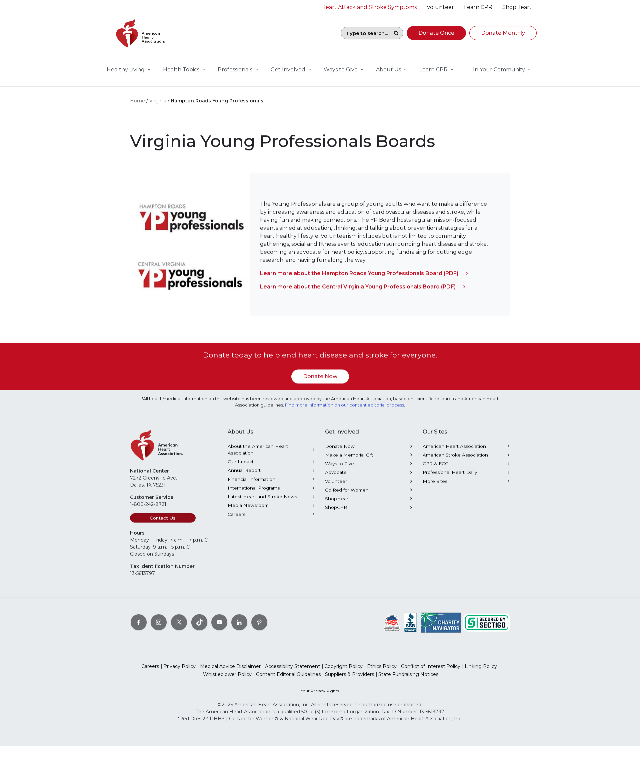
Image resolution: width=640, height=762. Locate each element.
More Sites (435, 481)
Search (396, 33)
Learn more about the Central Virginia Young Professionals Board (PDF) (358, 286)
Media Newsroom (248, 505)
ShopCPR (336, 507)
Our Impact (241, 461)
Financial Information (251, 479)
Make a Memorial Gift (349, 455)
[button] (436, 33)
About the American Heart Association (258, 450)
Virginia (157, 101)
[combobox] (365, 33)
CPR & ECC (435, 463)
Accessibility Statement (292, 666)
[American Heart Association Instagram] (158, 622)
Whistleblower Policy (227, 674)
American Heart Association (454, 446)
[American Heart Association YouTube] (219, 622)
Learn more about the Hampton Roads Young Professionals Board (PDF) (359, 273)
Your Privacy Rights (320, 690)
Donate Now (320, 376)
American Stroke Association (455, 455)
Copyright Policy (343, 666)
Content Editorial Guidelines (288, 674)
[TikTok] (199, 622)
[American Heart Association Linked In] (239, 622)
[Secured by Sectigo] (486, 622)
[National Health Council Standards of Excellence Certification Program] (392, 622)
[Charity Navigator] (441, 622)
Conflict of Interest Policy (430, 666)
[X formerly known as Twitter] (179, 622)
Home (137, 101)
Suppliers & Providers (349, 674)
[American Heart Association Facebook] (138, 622)
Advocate (336, 472)
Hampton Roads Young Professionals (217, 101)
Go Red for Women (347, 490)
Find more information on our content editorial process (344, 405)
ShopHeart (337, 498)
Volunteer (336, 481)
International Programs (254, 488)
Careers (236, 514)
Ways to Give (339, 463)
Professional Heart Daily (450, 472)
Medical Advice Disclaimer (230, 666)
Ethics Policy (382, 666)
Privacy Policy (179, 666)
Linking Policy (481, 666)
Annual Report (244, 470)
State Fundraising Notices (408, 674)
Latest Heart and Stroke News (262, 496)
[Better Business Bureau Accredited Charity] (410, 622)
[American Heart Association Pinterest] (259, 622)
